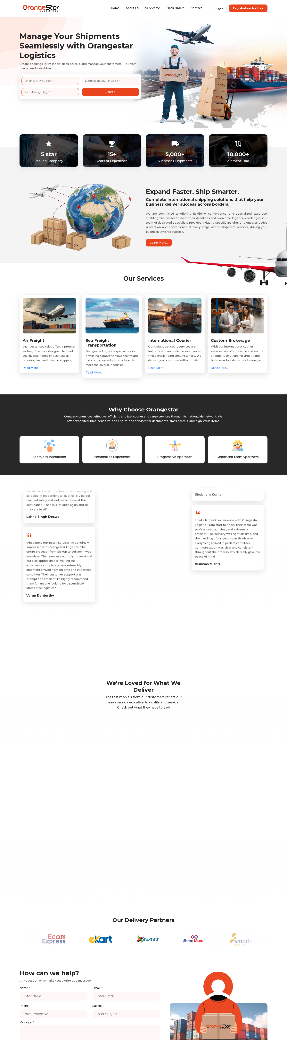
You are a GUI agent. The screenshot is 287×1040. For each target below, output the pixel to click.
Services (151, 8)
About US (132, 8)
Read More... (31, 368)
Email (97, 988)
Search (110, 92)
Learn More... (159, 242)
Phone (25, 1006)
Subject (98, 1006)
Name (25, 988)
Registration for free (248, 8)
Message (27, 1022)
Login (219, 8)
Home (115, 8)
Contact (196, 8)
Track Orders (175, 8)
